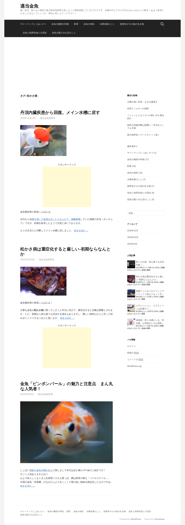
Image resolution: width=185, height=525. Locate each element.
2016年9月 (132, 244)
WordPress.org (134, 366)
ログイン (131, 346)
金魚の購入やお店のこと (64, 32)
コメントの (135, 359)
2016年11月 (132, 230)
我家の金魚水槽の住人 (41, 470)
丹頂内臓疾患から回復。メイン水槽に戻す (60, 112)
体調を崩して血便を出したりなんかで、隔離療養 (54, 219)
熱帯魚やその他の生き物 (132, 24)
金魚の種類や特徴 (60, 24)
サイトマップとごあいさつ (33, 24)
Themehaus (159, 519)
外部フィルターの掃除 (138, 108)
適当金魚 (29, 6)
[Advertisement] (92, 65)
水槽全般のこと (107, 24)
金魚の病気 (89, 24)
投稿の (133, 352)
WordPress (136, 519)
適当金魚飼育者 (47, 118)
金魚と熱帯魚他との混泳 (35, 32)
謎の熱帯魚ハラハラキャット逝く (143, 134)
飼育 (76, 24)
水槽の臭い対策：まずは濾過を (142, 102)
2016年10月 (132, 237)
